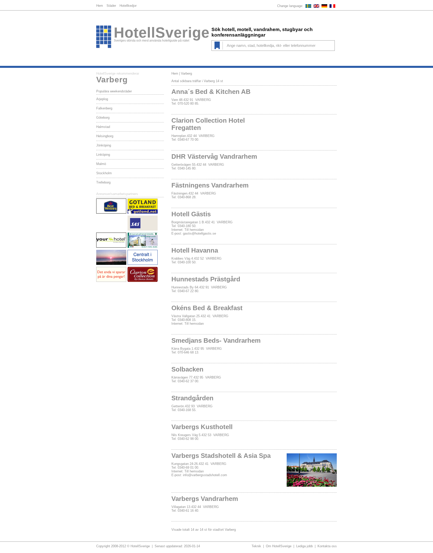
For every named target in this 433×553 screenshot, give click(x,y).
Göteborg (103, 117)
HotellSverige (161, 33)
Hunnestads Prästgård (205, 279)
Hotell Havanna (194, 250)
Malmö (101, 164)
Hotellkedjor (128, 6)
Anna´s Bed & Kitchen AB (211, 91)
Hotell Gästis (191, 214)
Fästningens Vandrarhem (210, 185)
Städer (111, 6)
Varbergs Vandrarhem (204, 498)
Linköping (103, 154)
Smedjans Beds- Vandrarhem (216, 340)
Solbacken (187, 369)
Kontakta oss (327, 546)
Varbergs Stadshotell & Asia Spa (221, 455)
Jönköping (103, 145)
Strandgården (192, 398)
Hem (99, 6)
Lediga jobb (304, 546)
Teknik (256, 546)
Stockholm (104, 173)
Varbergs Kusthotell (202, 426)
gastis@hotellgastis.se (199, 233)
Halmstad (103, 127)
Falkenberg (104, 108)
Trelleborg (103, 182)
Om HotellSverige (278, 546)
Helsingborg (104, 136)
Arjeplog (102, 99)
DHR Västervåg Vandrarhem (214, 156)
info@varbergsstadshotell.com (205, 475)
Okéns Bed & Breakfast (207, 307)
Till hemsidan (194, 230)
